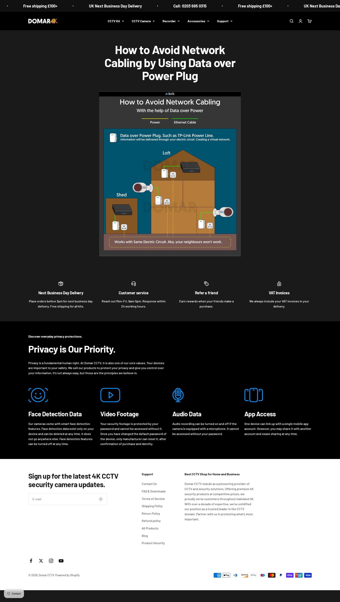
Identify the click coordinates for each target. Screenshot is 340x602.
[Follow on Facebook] (31, 560)
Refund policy (151, 521)
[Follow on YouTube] (61, 560)
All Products (150, 528)
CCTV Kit (114, 21)
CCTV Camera (141, 21)
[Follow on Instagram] (51, 560)
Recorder (169, 21)
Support (222, 21)
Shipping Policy (152, 506)
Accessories (196, 21)
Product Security (153, 543)
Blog (145, 535)
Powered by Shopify (67, 575)
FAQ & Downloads (154, 491)
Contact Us (149, 484)
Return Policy (151, 513)
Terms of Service (153, 498)
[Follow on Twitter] (41, 560)
